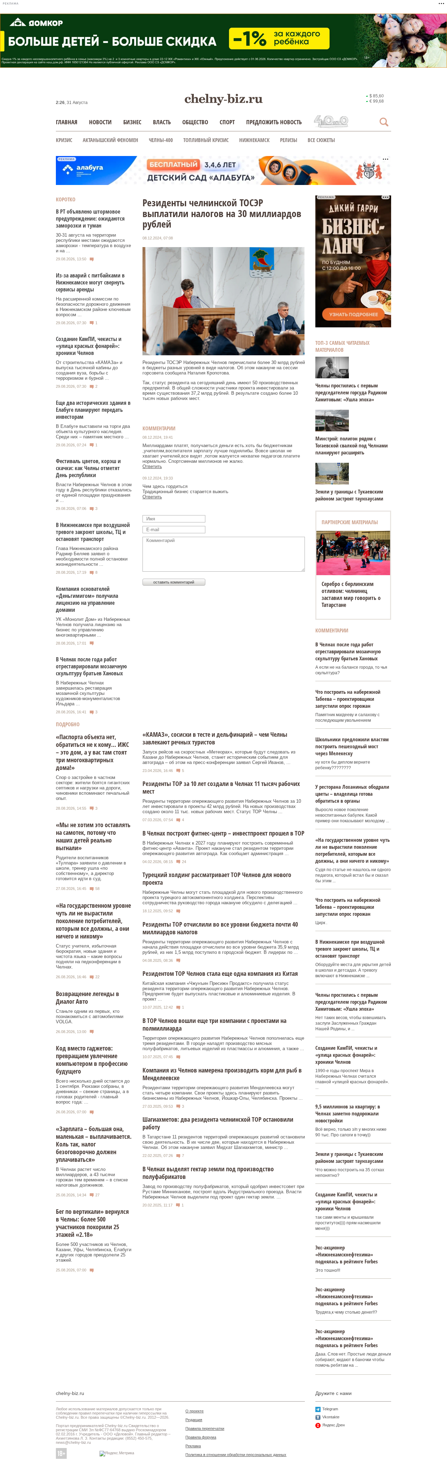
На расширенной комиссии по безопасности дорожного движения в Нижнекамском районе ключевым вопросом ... (93, 306)
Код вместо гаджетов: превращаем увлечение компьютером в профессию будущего (92, 1059)
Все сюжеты (321, 139)
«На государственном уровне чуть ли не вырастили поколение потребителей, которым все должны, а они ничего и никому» (93, 920)
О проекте (194, 1411)
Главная (67, 122)
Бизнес (132, 122)
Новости (100, 122)
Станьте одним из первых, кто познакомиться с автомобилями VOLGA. (89, 1016)
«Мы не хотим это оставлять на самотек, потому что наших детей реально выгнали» (93, 836)
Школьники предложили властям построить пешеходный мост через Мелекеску (352, 746)
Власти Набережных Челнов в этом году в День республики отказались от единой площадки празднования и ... (94, 492)
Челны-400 (161, 139)
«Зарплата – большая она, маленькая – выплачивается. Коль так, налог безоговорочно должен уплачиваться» (94, 1144)
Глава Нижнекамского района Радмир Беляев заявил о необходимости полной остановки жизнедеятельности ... (91, 556)
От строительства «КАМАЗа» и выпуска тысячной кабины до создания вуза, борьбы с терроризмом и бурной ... (89, 370)
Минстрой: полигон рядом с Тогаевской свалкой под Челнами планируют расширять (351, 445)
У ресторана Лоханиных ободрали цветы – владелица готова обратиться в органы (352, 793)
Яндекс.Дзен (333, 1425)
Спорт (227, 122)
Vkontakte (330, 1417)
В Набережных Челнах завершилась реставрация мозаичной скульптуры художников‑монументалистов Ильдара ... (88, 693)
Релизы (288, 139)
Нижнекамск (254, 139)
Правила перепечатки (204, 1428)
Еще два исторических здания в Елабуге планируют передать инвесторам (93, 410)
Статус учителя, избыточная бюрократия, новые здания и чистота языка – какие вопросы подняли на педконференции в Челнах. (89, 956)
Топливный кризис (206, 139)
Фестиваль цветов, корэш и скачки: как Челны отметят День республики (88, 468)
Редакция (193, 1420)
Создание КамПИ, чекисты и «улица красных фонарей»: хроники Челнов (89, 346)
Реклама (193, 1446)
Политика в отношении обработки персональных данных (235, 1455)
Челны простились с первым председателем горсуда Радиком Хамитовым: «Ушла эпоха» (351, 392)
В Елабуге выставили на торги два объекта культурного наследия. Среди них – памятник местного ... (93, 431)
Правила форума (200, 1437)
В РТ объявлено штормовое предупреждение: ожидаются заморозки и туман (90, 218)
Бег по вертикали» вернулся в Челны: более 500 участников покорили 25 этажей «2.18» (92, 1223)
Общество (195, 122)
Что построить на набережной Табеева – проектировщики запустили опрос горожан (347, 698)
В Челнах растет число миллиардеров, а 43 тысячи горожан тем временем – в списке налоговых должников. (92, 1177)
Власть (162, 122)
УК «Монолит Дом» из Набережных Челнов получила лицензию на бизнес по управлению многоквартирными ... (93, 627)
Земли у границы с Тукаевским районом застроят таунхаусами (349, 495)
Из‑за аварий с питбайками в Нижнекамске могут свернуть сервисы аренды (90, 282)
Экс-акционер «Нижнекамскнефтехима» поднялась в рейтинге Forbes (346, 1254)
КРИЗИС (64, 139)
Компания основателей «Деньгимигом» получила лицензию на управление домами (87, 599)
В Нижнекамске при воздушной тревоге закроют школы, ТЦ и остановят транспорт (93, 532)
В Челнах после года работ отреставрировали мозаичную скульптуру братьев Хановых (91, 666)
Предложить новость (274, 122)
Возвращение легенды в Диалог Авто (87, 997)
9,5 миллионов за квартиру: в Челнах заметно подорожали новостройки (347, 1113)
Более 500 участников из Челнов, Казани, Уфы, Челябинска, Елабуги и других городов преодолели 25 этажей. (93, 1252)
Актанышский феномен (110, 139)
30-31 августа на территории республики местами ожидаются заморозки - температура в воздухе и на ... (93, 242)
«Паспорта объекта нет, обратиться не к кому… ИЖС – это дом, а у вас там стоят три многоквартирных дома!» (92, 752)
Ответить (152, 466)
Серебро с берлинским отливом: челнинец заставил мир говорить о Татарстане (351, 594)
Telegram (330, 1409)
